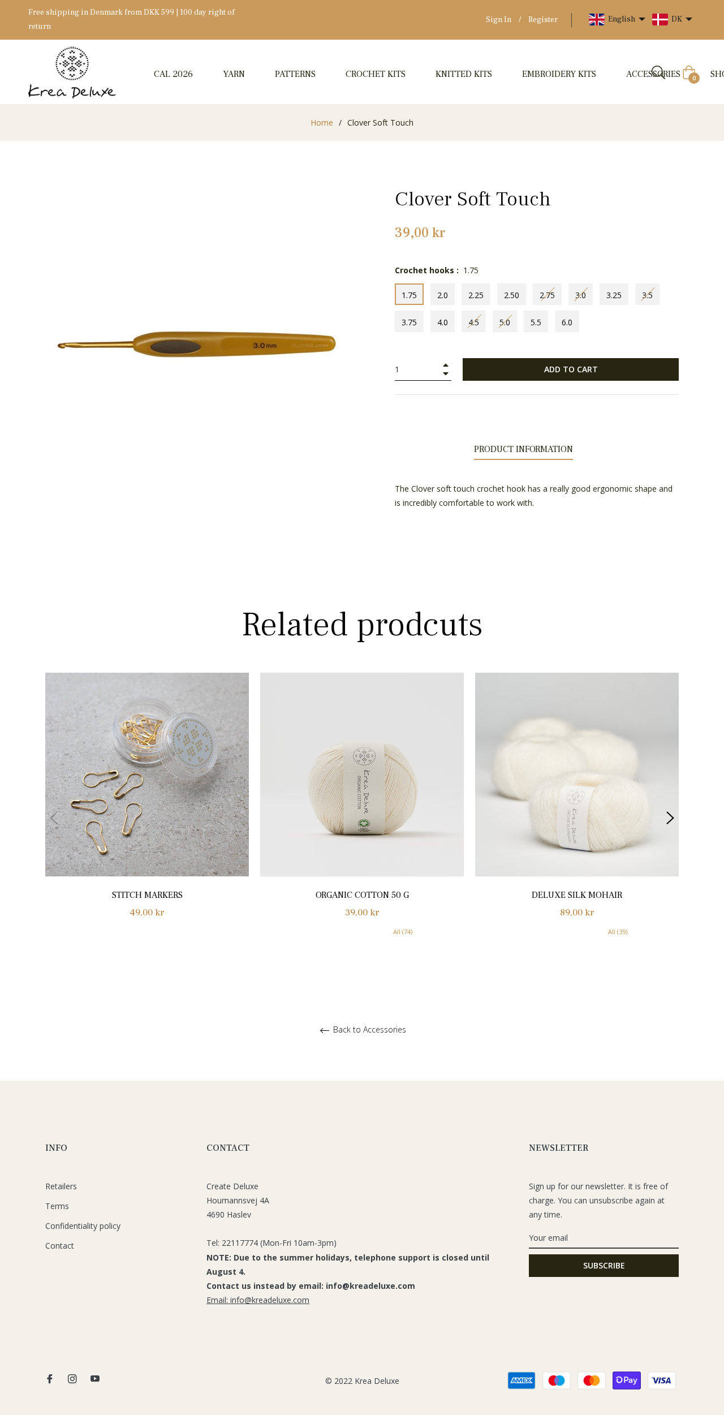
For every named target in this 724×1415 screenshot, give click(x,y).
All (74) (402, 931)
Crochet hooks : (437, 270)
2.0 (442, 295)
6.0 (567, 322)
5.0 (504, 322)
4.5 (473, 322)
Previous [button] (53, 818)
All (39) (617, 931)
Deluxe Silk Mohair (577, 895)
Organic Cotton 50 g (362, 895)
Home (322, 122)
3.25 (614, 295)
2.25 (476, 295)
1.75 (409, 295)
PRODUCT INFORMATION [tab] (523, 449)
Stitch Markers (147, 895)
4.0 (442, 322)
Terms (57, 1206)
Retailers (61, 1186)
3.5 (647, 295)
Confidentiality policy (82, 1225)
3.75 (409, 322)
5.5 (536, 322)
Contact (59, 1245)
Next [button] (670, 818)
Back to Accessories (368, 1030)
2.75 (547, 295)
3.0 (580, 295)
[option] (147, 808)
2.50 (511, 295)
